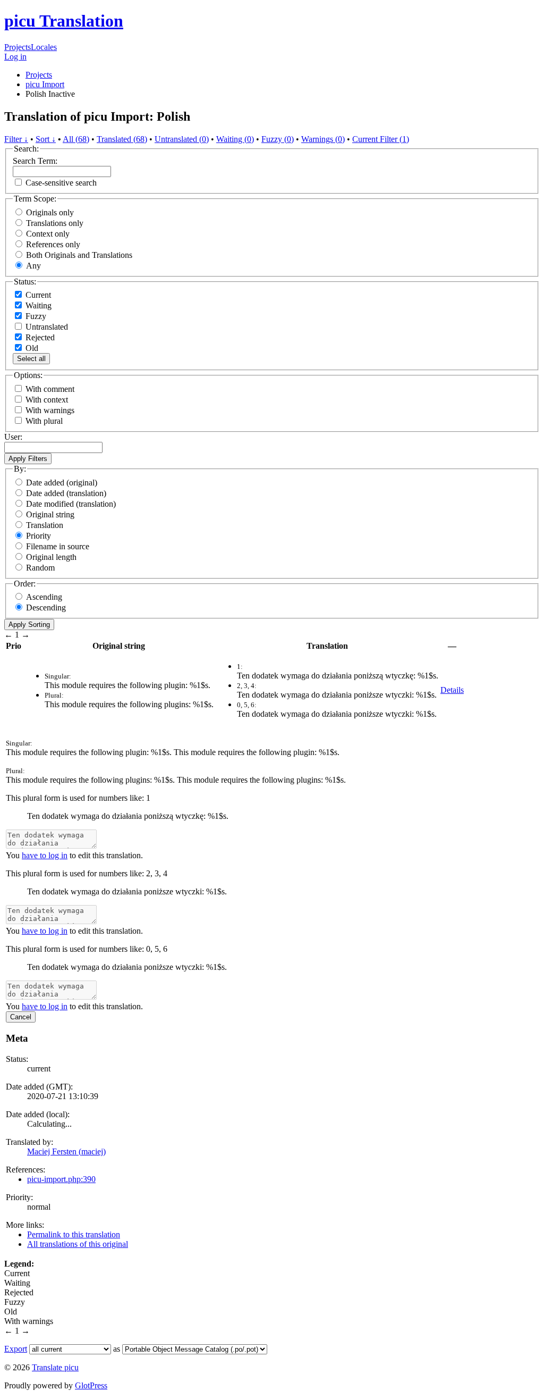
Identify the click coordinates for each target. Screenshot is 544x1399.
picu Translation (63, 20)
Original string (50, 514)
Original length (51, 557)
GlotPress (91, 1385)
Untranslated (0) (182, 139)
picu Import (45, 84)
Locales (44, 47)
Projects (17, 47)
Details (452, 689)
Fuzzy (34, 316)
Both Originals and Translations (79, 254)
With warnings (50, 410)
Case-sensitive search (61, 182)
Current (37, 294)
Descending (46, 607)
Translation (44, 525)
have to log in (44, 855)
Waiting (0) (235, 139)
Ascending (44, 596)
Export (15, 1348)
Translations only (54, 223)
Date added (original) (61, 482)
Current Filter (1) (380, 139)
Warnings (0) (323, 139)
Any (33, 265)
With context (47, 399)
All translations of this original (77, 1244)
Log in (15, 56)
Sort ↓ (46, 139)
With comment (50, 388)
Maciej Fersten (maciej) (66, 1151)
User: (13, 436)
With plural (44, 420)
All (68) (76, 139)
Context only (48, 233)
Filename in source (57, 546)
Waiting (37, 305)
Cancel (20, 1017)
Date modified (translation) (71, 503)
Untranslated (45, 326)
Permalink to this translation (73, 1234)
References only (53, 244)
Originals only (50, 212)
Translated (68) (122, 139)
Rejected (39, 337)
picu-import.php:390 (61, 1179)
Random (40, 567)
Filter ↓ (16, 139)
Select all (31, 359)
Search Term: (35, 160)
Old (30, 348)
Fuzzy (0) (277, 139)
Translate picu (55, 1367)
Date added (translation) (66, 493)
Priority (38, 535)
